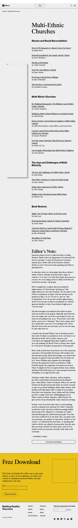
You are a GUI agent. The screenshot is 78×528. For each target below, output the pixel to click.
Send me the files (10, 494)
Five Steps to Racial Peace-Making (45, 77)
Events (30, 512)
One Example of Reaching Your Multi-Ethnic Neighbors (53, 150)
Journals (4, 11)
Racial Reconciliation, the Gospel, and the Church (51, 55)
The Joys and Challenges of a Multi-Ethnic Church (51, 172)
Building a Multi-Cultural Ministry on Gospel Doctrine (52, 114)
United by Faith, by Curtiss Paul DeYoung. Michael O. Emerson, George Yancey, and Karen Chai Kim (52, 229)
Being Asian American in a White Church (47, 187)
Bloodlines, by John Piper (41, 238)
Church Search (33, 516)
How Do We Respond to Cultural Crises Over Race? (51, 48)
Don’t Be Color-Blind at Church (44, 70)
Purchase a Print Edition (54, 442)
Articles (30, 506)
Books (42, 509)
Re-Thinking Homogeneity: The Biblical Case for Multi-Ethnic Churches (53, 105)
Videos (30, 509)
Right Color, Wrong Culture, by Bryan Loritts (49, 214)
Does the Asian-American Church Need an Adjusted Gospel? (51, 142)
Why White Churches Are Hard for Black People (50, 180)
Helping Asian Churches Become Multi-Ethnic (49, 194)
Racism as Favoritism (40, 63)
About (42, 512)
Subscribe (68, 509)
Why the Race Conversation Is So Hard (46, 85)
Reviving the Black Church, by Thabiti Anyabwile (50, 221)
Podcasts (43, 506)
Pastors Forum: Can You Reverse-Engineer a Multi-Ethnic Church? (53, 122)
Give (40, 5)
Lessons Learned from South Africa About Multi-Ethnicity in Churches (50, 132)
